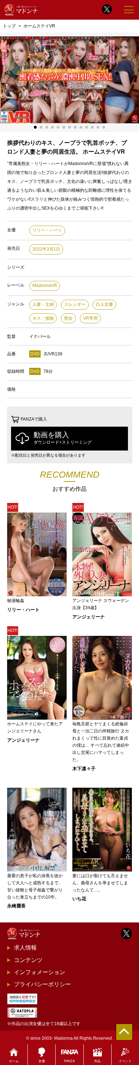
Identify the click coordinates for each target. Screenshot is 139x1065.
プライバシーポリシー (42, 984)
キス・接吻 (43, 318)
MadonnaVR (44, 285)
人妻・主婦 (43, 304)
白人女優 (104, 304)
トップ (9, 26)
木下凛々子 (84, 768)
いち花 (79, 898)
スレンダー (75, 304)
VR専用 (90, 318)
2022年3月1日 (46, 249)
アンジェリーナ (88, 616)
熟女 (68, 318)
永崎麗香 (16, 906)
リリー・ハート (47, 230)
